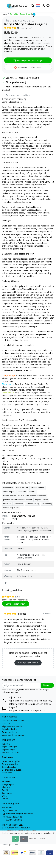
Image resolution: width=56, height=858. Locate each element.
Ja (15, 839)
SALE (4, 796)
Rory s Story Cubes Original (21, 14)
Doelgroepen (8, 784)
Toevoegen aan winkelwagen (30, 60)
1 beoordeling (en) (24, 28)
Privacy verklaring (9, 732)
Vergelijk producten (10, 752)
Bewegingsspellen (10, 764)
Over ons (6, 723)
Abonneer (47, 685)
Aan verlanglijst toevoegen (30, 67)
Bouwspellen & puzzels (12, 770)
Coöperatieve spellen (11, 761)
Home (4, 14)
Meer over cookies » (37, 838)
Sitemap (5, 844)
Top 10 (5, 790)
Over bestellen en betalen (13, 720)
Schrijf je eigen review (15, 604)
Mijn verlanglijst (9, 749)
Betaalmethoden (9, 729)
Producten (6, 781)
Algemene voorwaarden (12, 726)
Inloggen (6, 744)
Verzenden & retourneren (13, 735)
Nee (24, 839)
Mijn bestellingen (9, 746)
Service (5, 798)
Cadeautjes (7, 793)
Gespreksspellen (9, 767)
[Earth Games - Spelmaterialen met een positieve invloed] (17, 6)
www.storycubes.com (11, 337)
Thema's (6, 787)
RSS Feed (14, 844)
